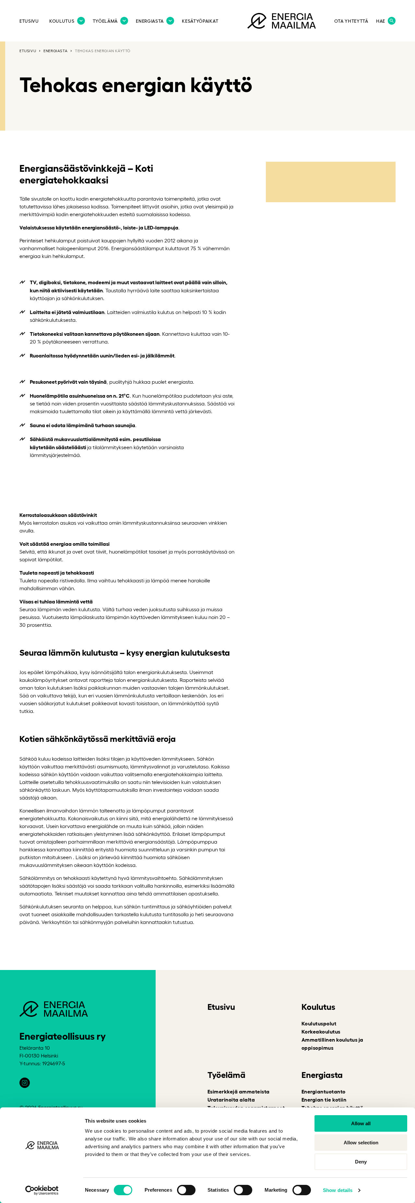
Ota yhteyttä (351, 20)
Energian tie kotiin (324, 1099)
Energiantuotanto (324, 1091)
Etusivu (29, 20)
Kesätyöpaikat (200, 20)
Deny (361, 1161)
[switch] (186, 1190)
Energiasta (150, 20)
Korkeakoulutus (321, 1031)
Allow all (361, 1123)
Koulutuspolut (319, 1023)
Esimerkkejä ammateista (239, 1091)
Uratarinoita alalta (231, 1099)
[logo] (281, 22)
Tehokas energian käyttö (103, 50)
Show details (337, 1190)
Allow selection (361, 1142)
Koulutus (62, 20)
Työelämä (105, 20)
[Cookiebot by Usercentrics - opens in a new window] (42, 1190)
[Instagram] (25, 1083)
